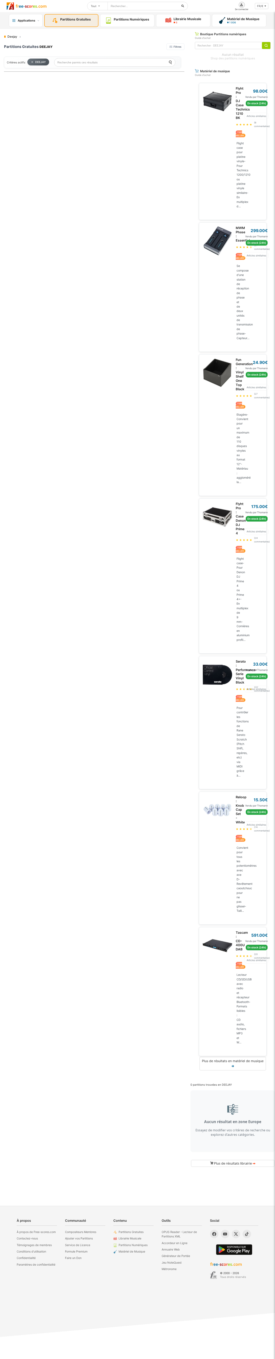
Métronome (169, 1269)
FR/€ (260, 6)
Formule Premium (76, 1251)
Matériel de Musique (132, 1251)
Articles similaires (256, 116)
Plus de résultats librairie (234, 1163)
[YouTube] (225, 1234)
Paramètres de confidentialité (36, 1264)
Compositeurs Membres (80, 1232)
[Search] (170, 62)
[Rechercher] (183, 6)
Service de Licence (77, 1245)
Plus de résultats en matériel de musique (233, 1063)
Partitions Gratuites (131, 1232)
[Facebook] (214, 1234)
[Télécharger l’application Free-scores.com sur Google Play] (234, 1249)
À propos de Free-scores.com (36, 1232)
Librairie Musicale (130, 1238)
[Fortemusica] (213, 1275)
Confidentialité (26, 1258)
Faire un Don (73, 1258)
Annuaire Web (171, 1249)
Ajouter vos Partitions (79, 1238)
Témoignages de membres (34, 1245)
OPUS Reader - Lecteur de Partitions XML (179, 1234)
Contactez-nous (27, 1238)
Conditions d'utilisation (31, 1251)
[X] (236, 1234)
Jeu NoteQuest (172, 1262)
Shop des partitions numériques (233, 58)
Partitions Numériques (133, 1245)
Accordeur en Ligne (174, 1243)
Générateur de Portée (176, 1256)
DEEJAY (40, 62)
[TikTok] (247, 1234)
